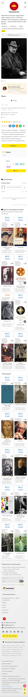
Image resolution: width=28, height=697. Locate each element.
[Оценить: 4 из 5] (9, 121)
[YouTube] (18, 631)
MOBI (9, 167)
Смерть (21, 649)
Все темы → (19, 655)
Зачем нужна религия (16, 651)
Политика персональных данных (11, 676)
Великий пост (19, 645)
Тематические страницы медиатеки (15, 642)
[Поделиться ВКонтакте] (10, 126)
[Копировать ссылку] (23, 126)
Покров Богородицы (6, 653)
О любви (21, 647)
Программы (5, 612)
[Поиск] (25, 7)
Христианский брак (6, 649)
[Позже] (6, 105)
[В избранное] (2, 105)
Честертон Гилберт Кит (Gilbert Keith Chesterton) (13, 108)
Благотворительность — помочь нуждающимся (11, 599)
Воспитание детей (15, 649)
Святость (16, 647)
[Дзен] (14, 631)
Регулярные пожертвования (9, 666)
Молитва (4, 647)
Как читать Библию (6, 651)
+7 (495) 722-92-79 (10, 623)
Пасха (13, 645)
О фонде (4, 602)
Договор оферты (6, 663)
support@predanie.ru (14, 628)
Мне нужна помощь (11, 636)
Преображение (5, 655)
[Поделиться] (13, 164)
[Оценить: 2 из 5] (5, 121)
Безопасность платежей (8, 668)
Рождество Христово (6, 645)
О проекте (4, 673)
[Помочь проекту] (24, 685)
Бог (12, 647)
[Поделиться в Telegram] (13, 126)
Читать (15, 100)
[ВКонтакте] (3, 631)
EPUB (23, 164)
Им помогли (5, 610)
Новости (4, 605)
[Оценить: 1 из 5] (2, 121)
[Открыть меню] (3, 3)
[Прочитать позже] (10, 164)
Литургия (9, 647)
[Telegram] (7, 631)
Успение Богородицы (16, 653)
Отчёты (4, 607)
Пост (24, 645)
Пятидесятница (13, 655)
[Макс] (10, 631)
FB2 (17, 164)
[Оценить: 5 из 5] (11, 121)
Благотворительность (9, 594)
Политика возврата (7, 671)
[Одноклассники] (22, 631)
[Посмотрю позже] (11, 217)
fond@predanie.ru (9, 625)
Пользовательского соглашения (10, 692)
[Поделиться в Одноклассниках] (16, 126)
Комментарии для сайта (19, 205)
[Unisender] (8, 588)
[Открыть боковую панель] (25, 3)
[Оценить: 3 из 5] (7, 121)
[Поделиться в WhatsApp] (20, 126)
